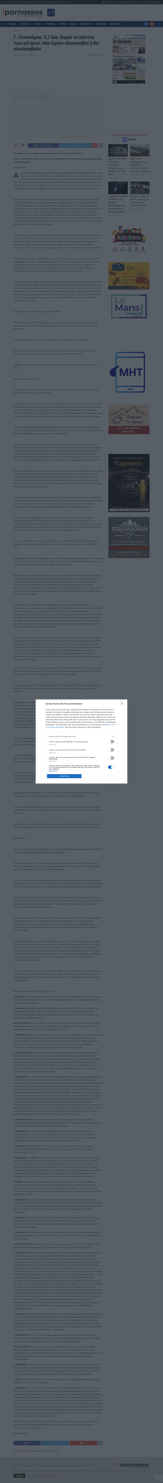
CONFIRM (64, 776)
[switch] (111, 741)
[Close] (123, 704)
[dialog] (81, 741)
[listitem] (81, 736)
